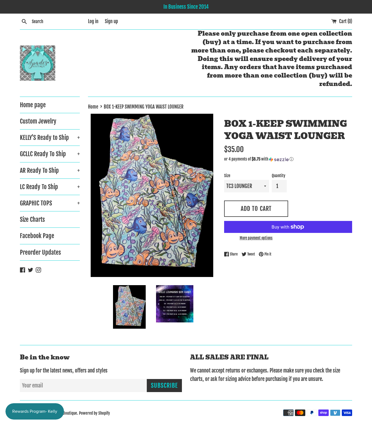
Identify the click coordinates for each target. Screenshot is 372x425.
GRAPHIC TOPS (50, 203)
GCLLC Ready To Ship (50, 154)
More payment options (256, 238)
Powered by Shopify (94, 413)
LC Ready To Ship (50, 186)
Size (227, 175)
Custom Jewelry (38, 121)
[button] (288, 159)
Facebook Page (37, 235)
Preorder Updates (40, 252)
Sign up (111, 21)
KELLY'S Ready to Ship (50, 137)
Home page (33, 105)
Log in (93, 21)
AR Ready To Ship (50, 170)
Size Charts (32, 219)
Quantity (278, 175)
